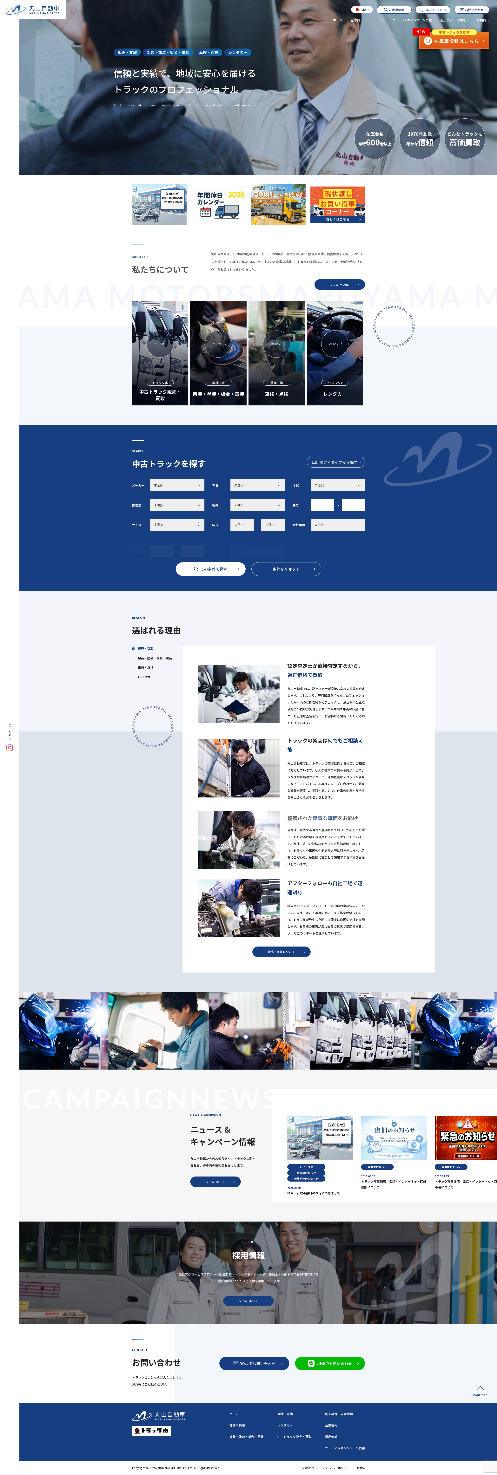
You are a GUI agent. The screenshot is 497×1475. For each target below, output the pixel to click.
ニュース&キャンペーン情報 (412, 20)
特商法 (361, 1468)
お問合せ (308, 1468)
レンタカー (285, 1425)
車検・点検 (285, 1414)
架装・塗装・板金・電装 (246, 1436)
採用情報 (483, 20)
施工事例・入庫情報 (454, 20)
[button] (398, 1105)
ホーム (337, 20)
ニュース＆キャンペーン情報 (345, 1448)
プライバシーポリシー (335, 1468)
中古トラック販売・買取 (294, 1436)
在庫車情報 (237, 1425)
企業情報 (357, 20)
